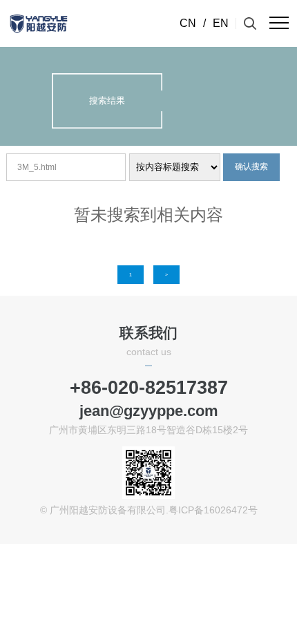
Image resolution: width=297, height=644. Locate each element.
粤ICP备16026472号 (213, 510)
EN (221, 23)
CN (188, 23)
